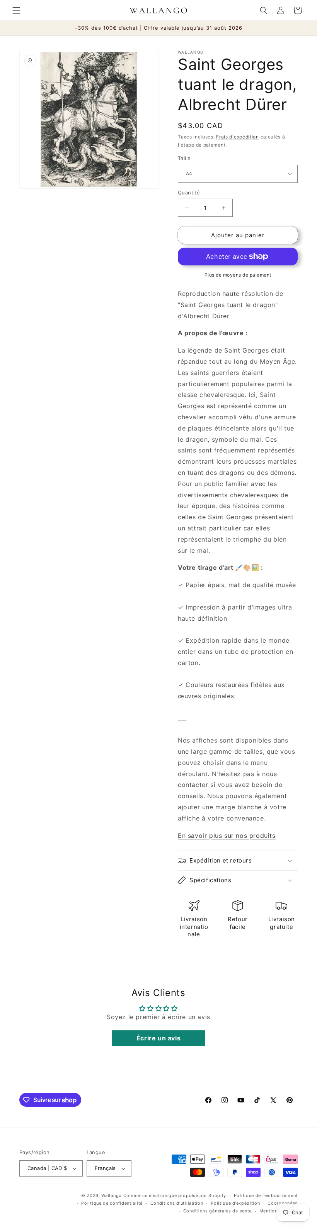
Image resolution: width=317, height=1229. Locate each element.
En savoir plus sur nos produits (227, 835)
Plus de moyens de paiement (238, 275)
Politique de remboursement (266, 1195)
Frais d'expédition (237, 137)
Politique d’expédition (235, 1203)
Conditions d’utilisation (176, 1203)
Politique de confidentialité (112, 1203)
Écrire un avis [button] (158, 1038)
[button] (16, 10)
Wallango (112, 1195)
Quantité (189, 192)
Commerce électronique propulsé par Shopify (174, 1195)
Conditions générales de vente (217, 1211)
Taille (184, 158)
